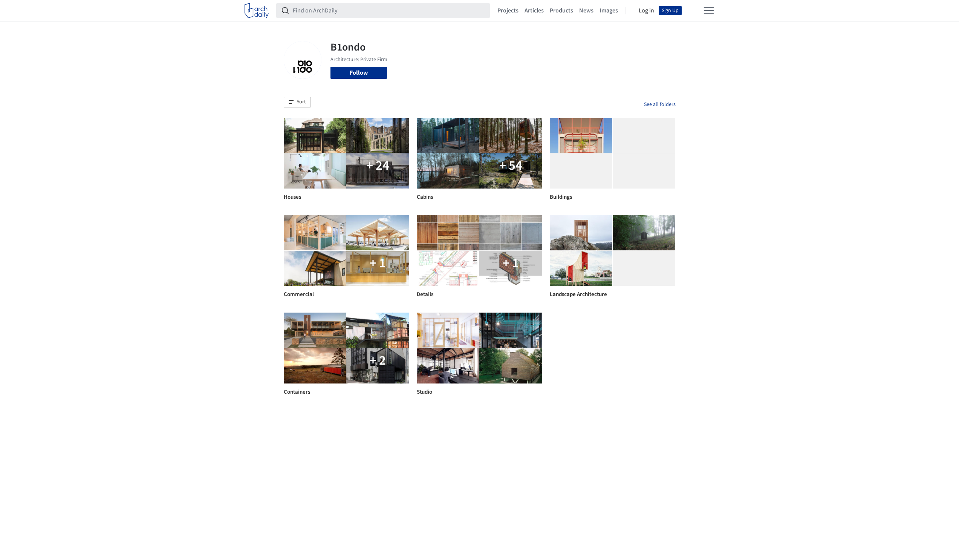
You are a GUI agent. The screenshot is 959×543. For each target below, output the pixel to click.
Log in (646, 10)
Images (609, 10)
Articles (534, 10)
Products (561, 10)
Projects (508, 10)
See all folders (660, 104)
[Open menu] (709, 11)
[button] (297, 102)
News (586, 10)
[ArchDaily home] (257, 10)
